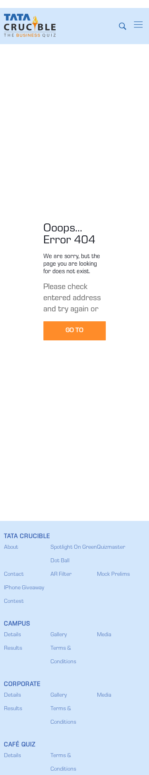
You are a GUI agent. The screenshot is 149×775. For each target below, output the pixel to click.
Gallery (58, 635)
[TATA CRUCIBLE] (30, 26)
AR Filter (61, 574)
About (11, 547)
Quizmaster (111, 547)
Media (104, 635)
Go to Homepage (74, 334)
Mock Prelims (113, 574)
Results (13, 648)
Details (12, 635)
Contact (14, 574)
